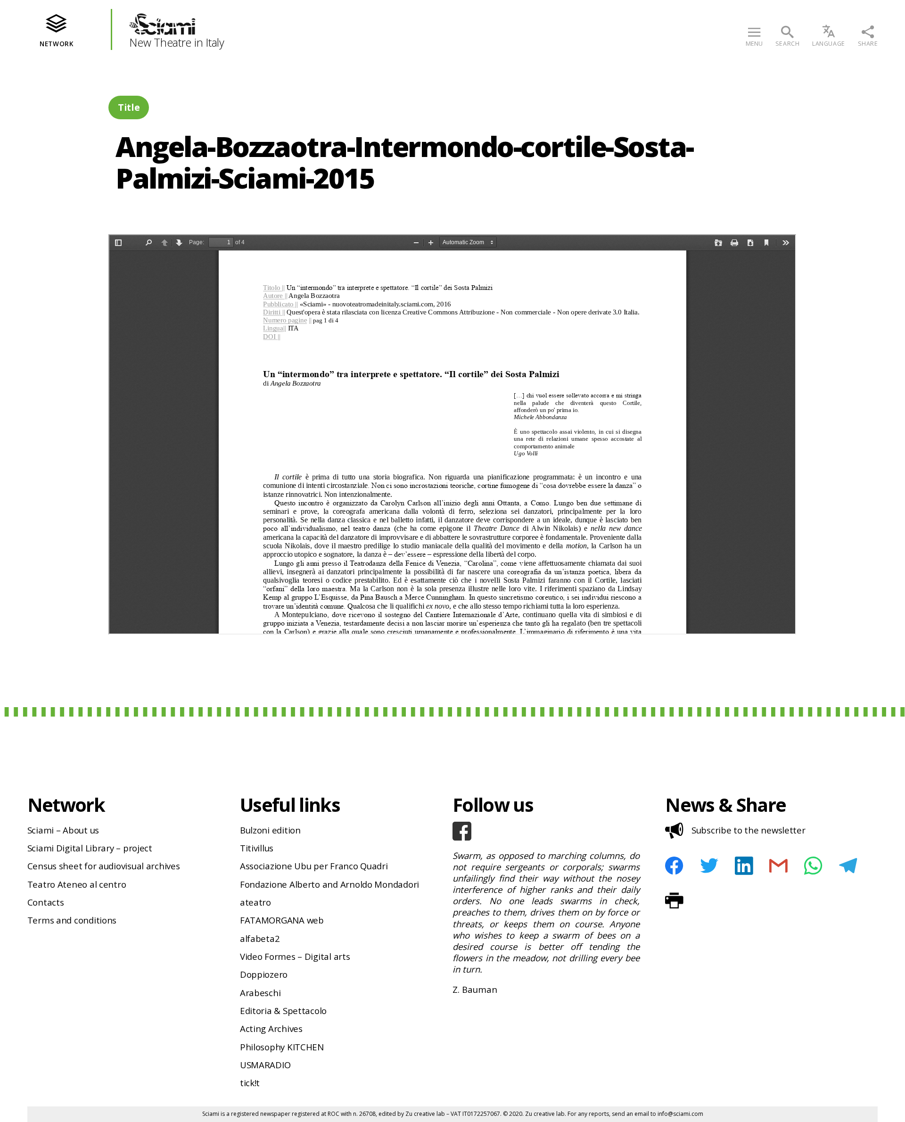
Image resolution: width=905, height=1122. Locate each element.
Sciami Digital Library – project (89, 848)
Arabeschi (260, 992)
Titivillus (256, 848)
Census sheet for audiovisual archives (103, 866)
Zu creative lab (425, 1114)
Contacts (45, 902)
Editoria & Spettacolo (283, 1010)
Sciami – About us (63, 830)
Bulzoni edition (270, 830)
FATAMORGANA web (282, 920)
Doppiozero (264, 974)
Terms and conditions (72, 920)
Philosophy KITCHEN (282, 1047)
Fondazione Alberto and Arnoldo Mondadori (329, 884)
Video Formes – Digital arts (295, 956)
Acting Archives (271, 1028)
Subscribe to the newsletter (748, 830)
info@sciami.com (680, 1114)
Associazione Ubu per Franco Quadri (314, 866)
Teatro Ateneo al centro (76, 884)
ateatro (255, 902)
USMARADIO (265, 1065)
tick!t (250, 1083)
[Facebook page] (546, 831)
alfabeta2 (260, 938)
